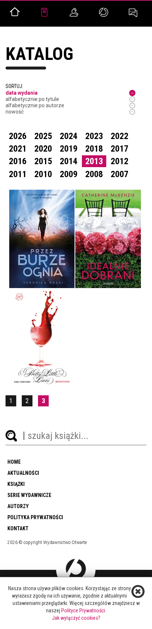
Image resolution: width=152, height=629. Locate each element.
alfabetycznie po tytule (32, 99)
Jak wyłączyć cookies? (76, 618)
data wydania (22, 93)
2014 (68, 161)
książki (16, 484)
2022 (119, 136)
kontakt (17, 528)
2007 (119, 174)
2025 (43, 136)
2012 (119, 161)
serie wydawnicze (29, 495)
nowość (15, 112)
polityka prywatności (35, 517)
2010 (43, 174)
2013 (94, 161)
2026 (18, 136)
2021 (18, 148)
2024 (68, 136)
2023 (94, 136)
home (14, 462)
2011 (18, 174)
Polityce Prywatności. (83, 610)
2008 (94, 174)
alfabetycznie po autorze (35, 105)
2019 (68, 148)
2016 (18, 161)
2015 (43, 161)
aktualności (23, 473)
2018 (94, 148)
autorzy (18, 506)
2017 (119, 148)
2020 (43, 148)
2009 (68, 174)
